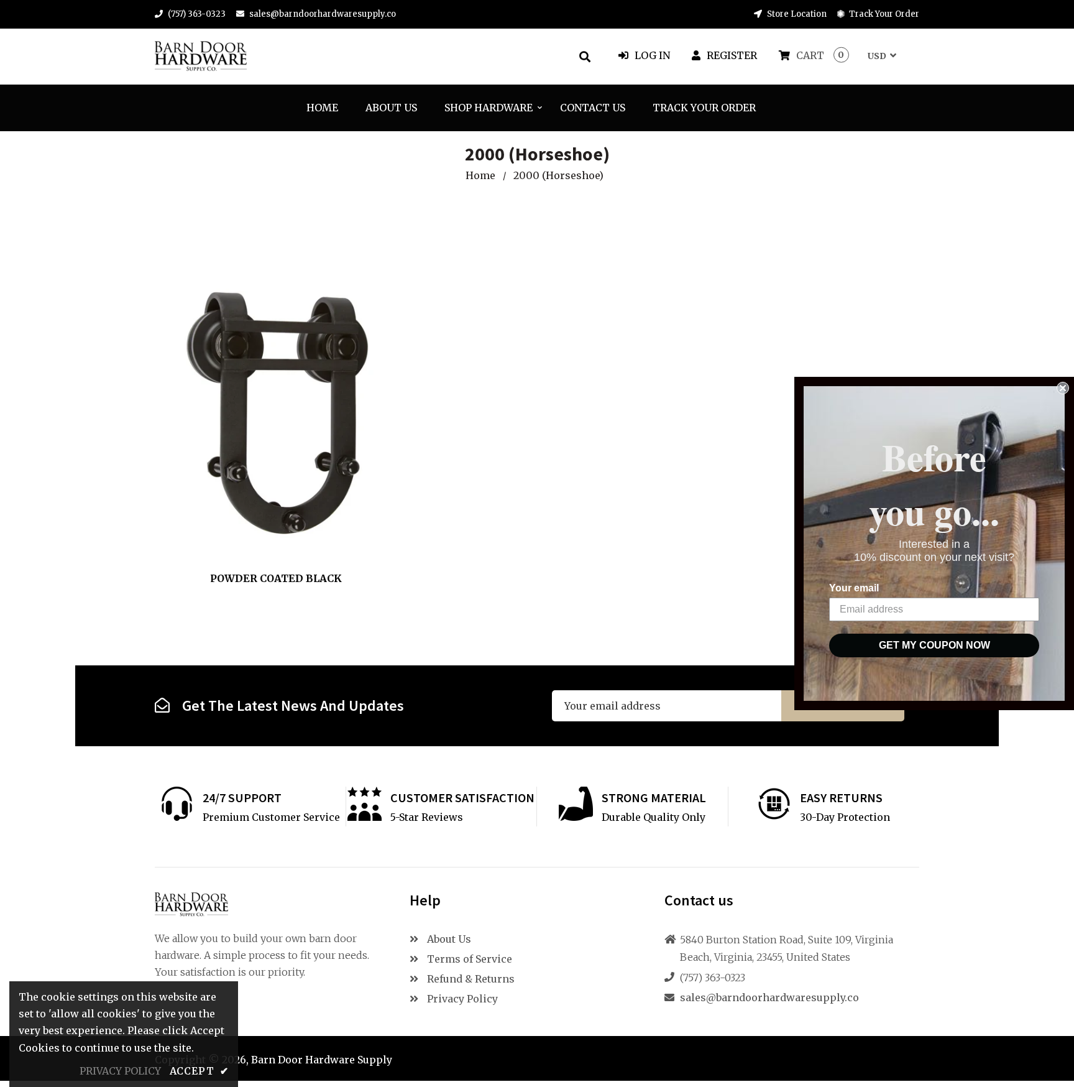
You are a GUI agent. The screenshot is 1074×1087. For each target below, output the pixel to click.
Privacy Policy (461, 998)
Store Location (796, 14)
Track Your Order (883, 14)
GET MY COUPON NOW (934, 645)
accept (199, 1071)
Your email (854, 588)
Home (480, 175)
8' (290, 534)
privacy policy (120, 1071)
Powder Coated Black (276, 578)
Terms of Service (468, 959)
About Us (448, 939)
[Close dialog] (1063, 388)
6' (270, 534)
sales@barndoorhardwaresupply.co (322, 14)
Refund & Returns (470, 979)
